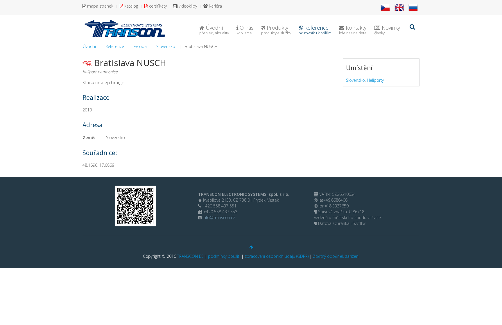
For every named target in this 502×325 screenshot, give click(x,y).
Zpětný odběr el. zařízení (336, 256)
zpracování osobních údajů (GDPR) (277, 256)
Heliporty (375, 80)
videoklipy (187, 6)
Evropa (140, 46)
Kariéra (215, 6)
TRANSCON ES (190, 256)
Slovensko (165, 46)
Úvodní (214, 29)
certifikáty (157, 6)
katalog (130, 6)
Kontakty (353, 29)
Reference (315, 29)
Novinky (387, 29)
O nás (245, 29)
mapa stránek (99, 6)
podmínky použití (224, 256)
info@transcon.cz (218, 217)
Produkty (276, 29)
